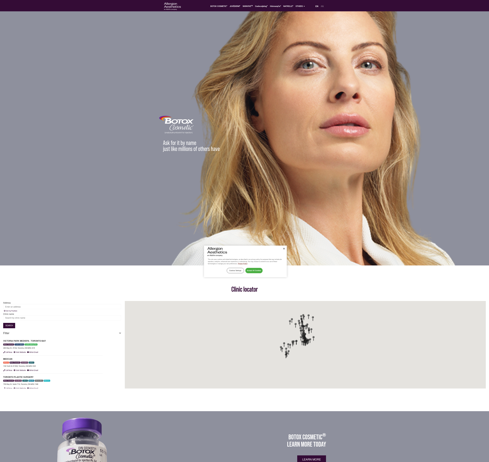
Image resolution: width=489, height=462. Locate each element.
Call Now (8, 352)
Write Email (33, 352)
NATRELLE (288, 6)
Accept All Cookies (254, 270)
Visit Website (20, 352)
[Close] (284, 248)
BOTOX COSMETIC (218, 6)
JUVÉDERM (235, 6)
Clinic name (8, 314)
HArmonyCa (275, 6)
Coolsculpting (261, 6)
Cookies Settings (235, 270)
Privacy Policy (242, 264)
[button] (305, 344)
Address (7, 303)
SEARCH (9, 325)
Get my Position (11, 311)
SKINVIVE (248, 6)
